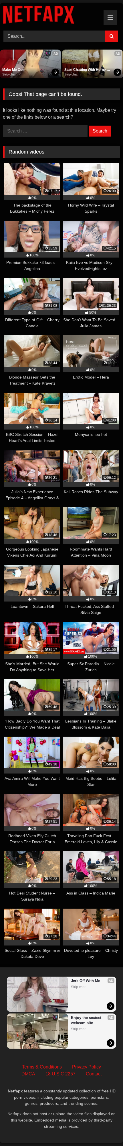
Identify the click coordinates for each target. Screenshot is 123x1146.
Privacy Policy (86, 1066)
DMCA (28, 1073)
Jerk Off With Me (85, 981)
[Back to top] (105, 1128)
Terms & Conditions (42, 1066)
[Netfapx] (50, 16)
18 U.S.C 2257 (60, 1073)
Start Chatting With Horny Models (85, 70)
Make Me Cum (13, 70)
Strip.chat (8, 74)
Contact (94, 1073)
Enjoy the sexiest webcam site (86, 1020)
